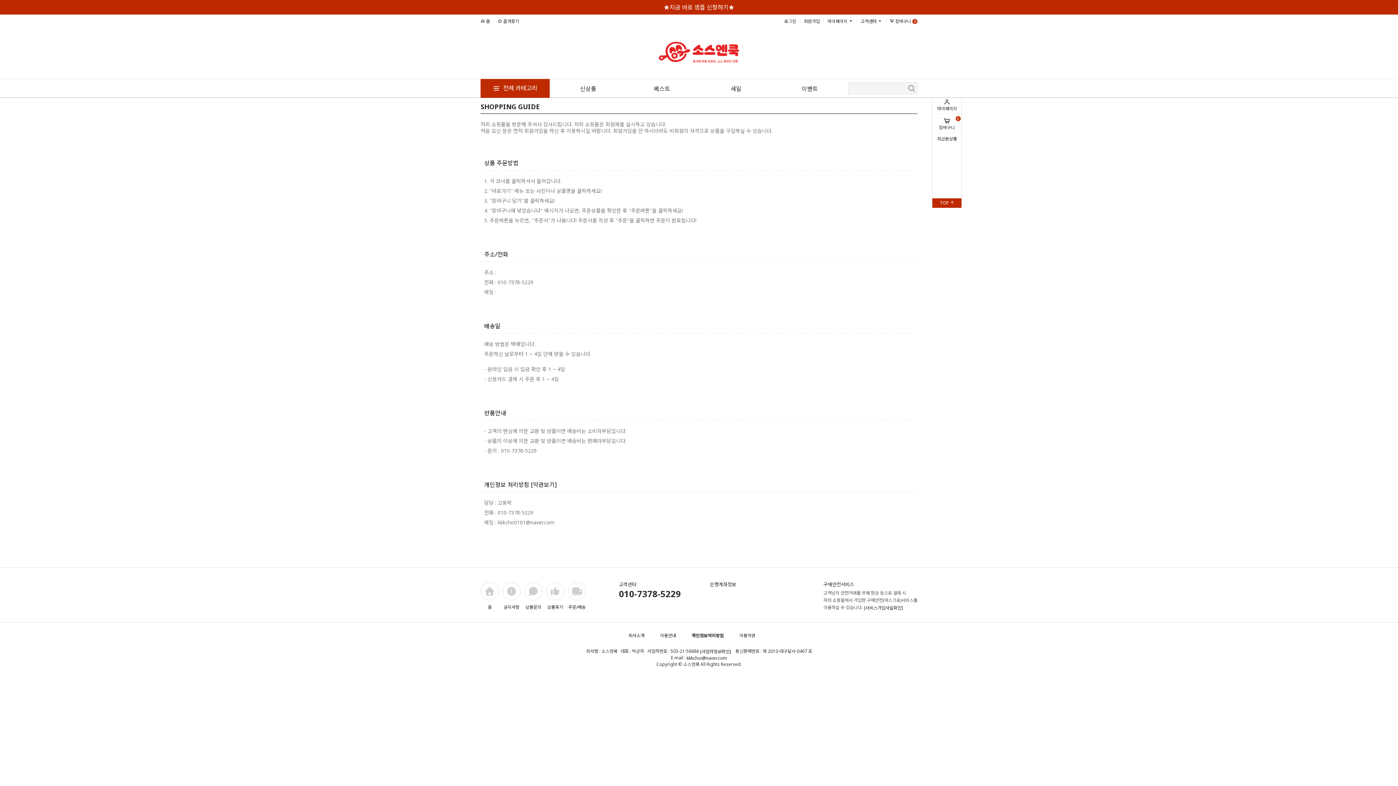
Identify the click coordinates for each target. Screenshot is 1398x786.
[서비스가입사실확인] (883, 608)
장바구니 (949, 123)
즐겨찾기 (510, 21)
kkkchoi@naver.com (707, 658)
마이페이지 (947, 109)
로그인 (790, 21)
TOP (945, 203)
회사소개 (636, 635)
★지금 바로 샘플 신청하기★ (699, 7)
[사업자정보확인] (715, 651)
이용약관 (747, 635)
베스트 (662, 89)
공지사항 (511, 607)
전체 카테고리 (519, 88)
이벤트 (810, 89)
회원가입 (812, 21)
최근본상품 (947, 139)
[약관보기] (544, 485)
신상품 (588, 89)
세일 (736, 89)
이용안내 (668, 635)
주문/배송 (577, 607)
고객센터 (869, 21)
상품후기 (555, 607)
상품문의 (533, 607)
